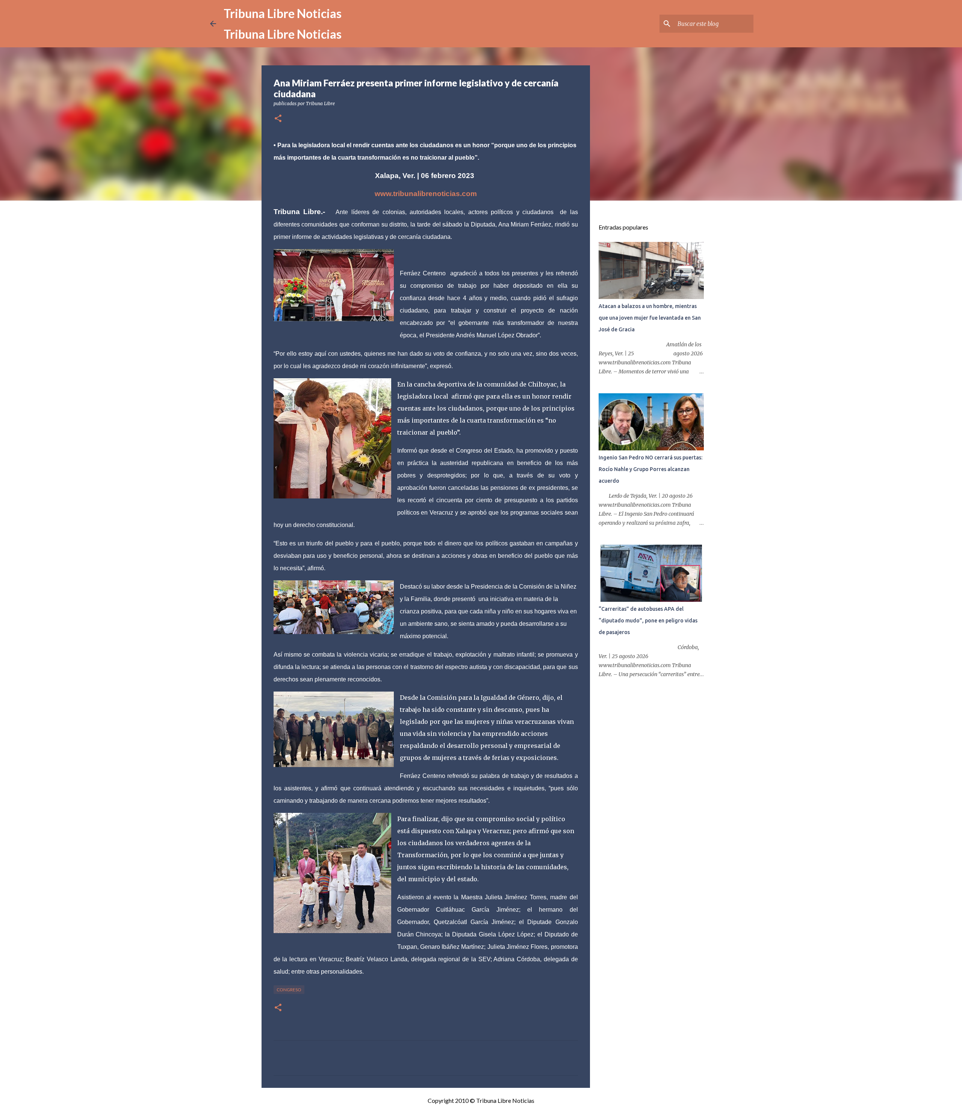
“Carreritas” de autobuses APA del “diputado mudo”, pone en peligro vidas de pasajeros (648, 620)
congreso (289, 989)
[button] (278, 119)
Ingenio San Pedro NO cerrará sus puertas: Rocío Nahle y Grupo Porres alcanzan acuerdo (650, 469)
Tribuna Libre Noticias (283, 13)
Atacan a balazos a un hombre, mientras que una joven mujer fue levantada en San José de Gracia (650, 317)
